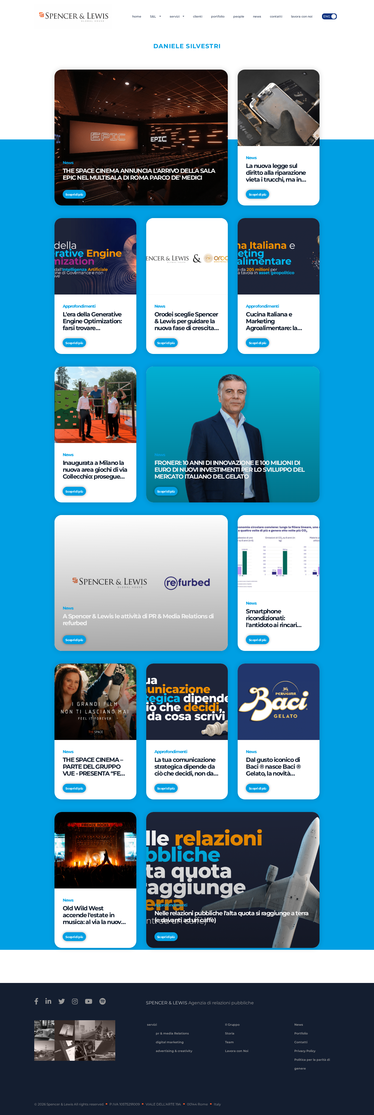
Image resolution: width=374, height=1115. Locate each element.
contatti (276, 16)
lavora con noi (301, 16)
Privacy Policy (304, 1051)
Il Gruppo (232, 1025)
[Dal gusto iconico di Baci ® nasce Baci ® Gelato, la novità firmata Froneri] (279, 701)
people (238, 16)
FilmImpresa (63, 1054)
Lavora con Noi (236, 1051)
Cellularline (63, 1036)
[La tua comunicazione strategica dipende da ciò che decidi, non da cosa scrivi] (187, 701)
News (298, 1025)
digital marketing (170, 1042)
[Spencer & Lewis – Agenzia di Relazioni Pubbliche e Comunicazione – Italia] (73, 16)
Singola (83, 1054)
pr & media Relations (172, 1033)
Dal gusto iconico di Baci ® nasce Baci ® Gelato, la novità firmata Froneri (273, 766)
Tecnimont (103, 1034)
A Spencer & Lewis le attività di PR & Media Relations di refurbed (138, 620)
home (136, 16)
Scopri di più (74, 194)
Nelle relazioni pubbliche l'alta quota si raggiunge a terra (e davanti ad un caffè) (231, 917)
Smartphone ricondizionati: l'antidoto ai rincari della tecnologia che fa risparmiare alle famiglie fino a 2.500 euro (277, 618)
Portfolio (301, 1033)
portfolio (218, 16)
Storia (229, 1033)
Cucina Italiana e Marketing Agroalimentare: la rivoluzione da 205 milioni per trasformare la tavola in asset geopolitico (277, 321)
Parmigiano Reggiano (42, 1034)
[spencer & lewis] (37, 1001)
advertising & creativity (174, 1051)
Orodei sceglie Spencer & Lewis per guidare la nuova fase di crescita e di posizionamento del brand (186, 321)
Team (229, 1042)
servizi (175, 16)
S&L (153, 16)
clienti (197, 16)
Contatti (300, 1042)
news (257, 16)
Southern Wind (103, 1054)
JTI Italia (83, 1034)
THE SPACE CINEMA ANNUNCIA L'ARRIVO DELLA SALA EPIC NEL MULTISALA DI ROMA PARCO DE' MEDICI (139, 174)
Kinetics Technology (42, 1054)
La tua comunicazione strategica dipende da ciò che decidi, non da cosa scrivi (184, 766)
